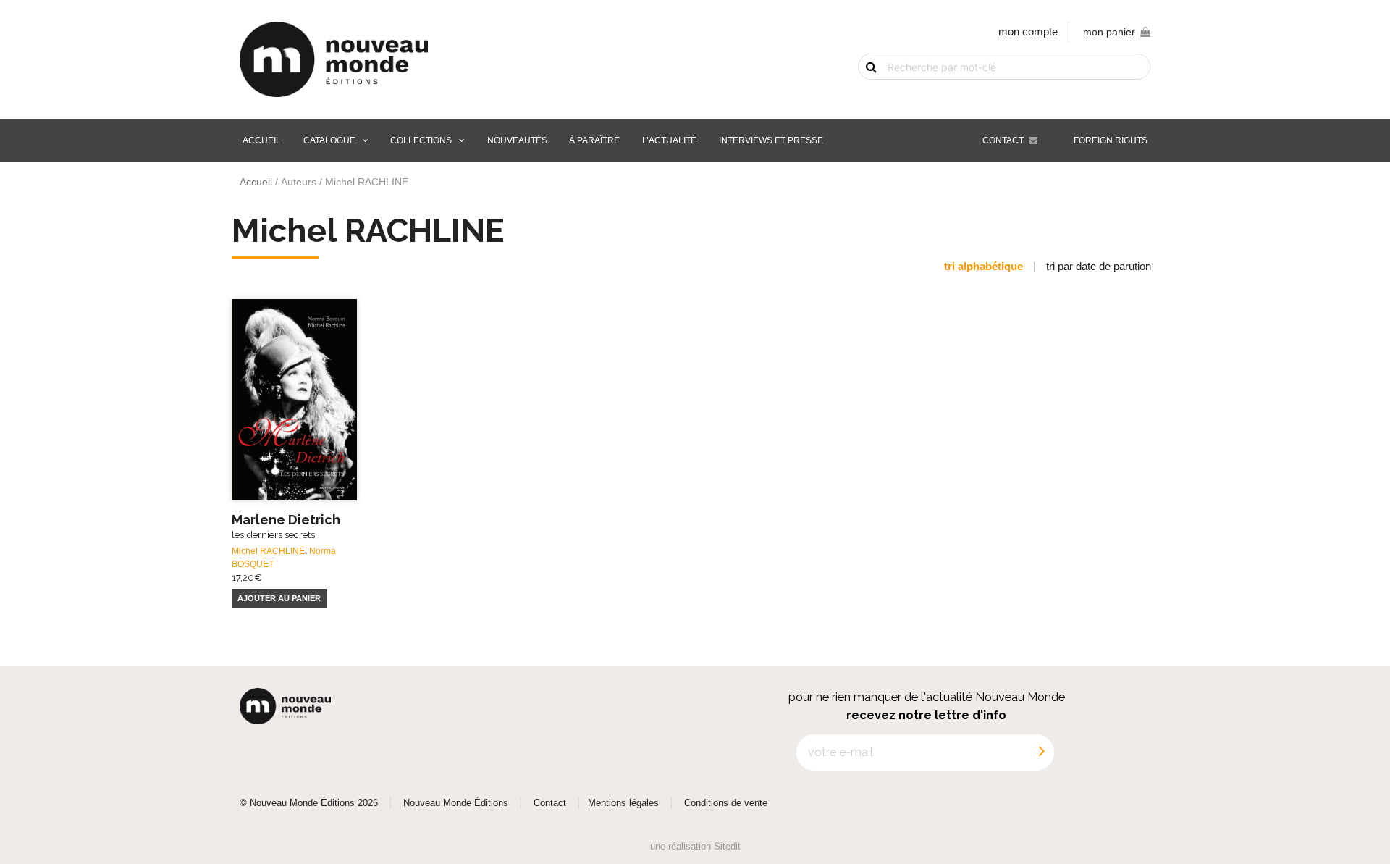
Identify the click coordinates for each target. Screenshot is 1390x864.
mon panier (1109, 32)
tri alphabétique (983, 266)
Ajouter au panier (279, 598)
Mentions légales (623, 803)
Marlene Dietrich (286, 526)
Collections (421, 140)
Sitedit (727, 846)
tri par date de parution (1098, 266)
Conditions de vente (725, 803)
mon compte (1028, 31)
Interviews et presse (771, 140)
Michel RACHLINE (268, 551)
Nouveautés (517, 140)
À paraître (594, 140)
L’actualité (669, 140)
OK (863, 92)
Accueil (262, 140)
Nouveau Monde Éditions (455, 803)
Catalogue (329, 140)
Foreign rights (1110, 140)
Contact (1003, 140)
